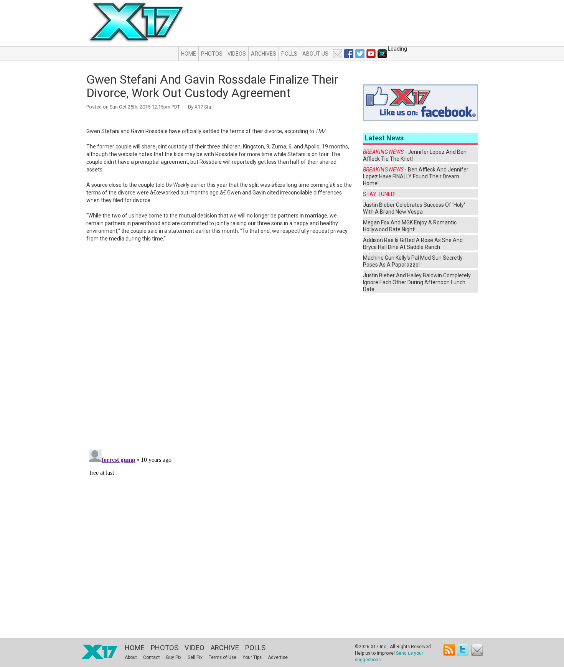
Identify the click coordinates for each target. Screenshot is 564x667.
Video (194, 648)
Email (477, 650)
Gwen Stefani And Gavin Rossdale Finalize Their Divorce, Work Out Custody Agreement (212, 86)
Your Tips (252, 657)
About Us (315, 54)
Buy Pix (173, 657)
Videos (237, 54)
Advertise (278, 657)
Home (188, 54)
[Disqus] (219, 346)
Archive (225, 648)
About (131, 657)
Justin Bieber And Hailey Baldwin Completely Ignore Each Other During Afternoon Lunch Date (417, 282)
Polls (289, 54)
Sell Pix (195, 657)
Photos (212, 54)
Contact (151, 657)
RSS (449, 650)
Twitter (463, 650)
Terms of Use (222, 657)
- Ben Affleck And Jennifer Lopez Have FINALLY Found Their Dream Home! (415, 176)
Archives (263, 54)
